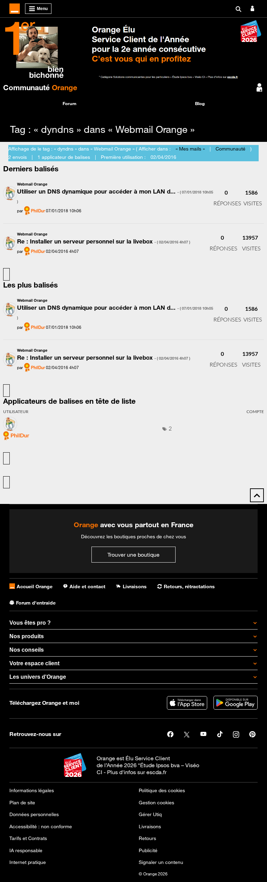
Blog (200, 103)
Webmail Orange (32, 184)
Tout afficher (6, 274)
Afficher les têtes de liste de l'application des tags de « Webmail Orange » (6, 482)
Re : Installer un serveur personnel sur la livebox (103, 241)
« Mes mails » (190, 149)
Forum (69, 103)
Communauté (40, 87)
